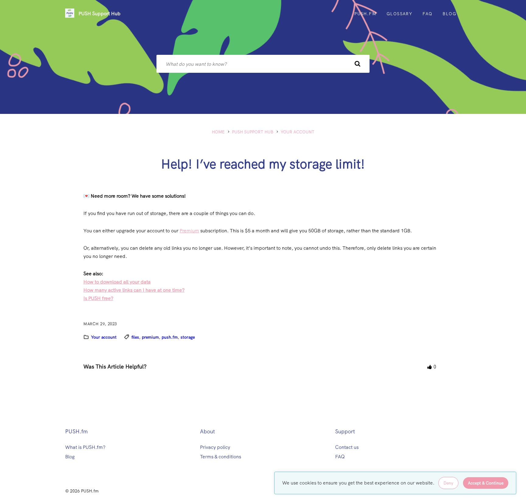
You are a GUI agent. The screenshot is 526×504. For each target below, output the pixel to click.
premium (150, 337)
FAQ (340, 456)
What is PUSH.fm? (85, 447)
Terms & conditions (220, 456)
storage (188, 337)
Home (218, 132)
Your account (297, 132)
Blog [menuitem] (449, 13)
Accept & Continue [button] (485, 483)
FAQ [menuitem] (427, 13)
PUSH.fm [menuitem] (365, 13)
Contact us (347, 447)
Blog (70, 456)
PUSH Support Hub (100, 13)
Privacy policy (215, 447)
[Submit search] (357, 64)
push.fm (170, 337)
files (135, 337)
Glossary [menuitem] (399, 13)
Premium (189, 230)
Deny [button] (448, 483)
